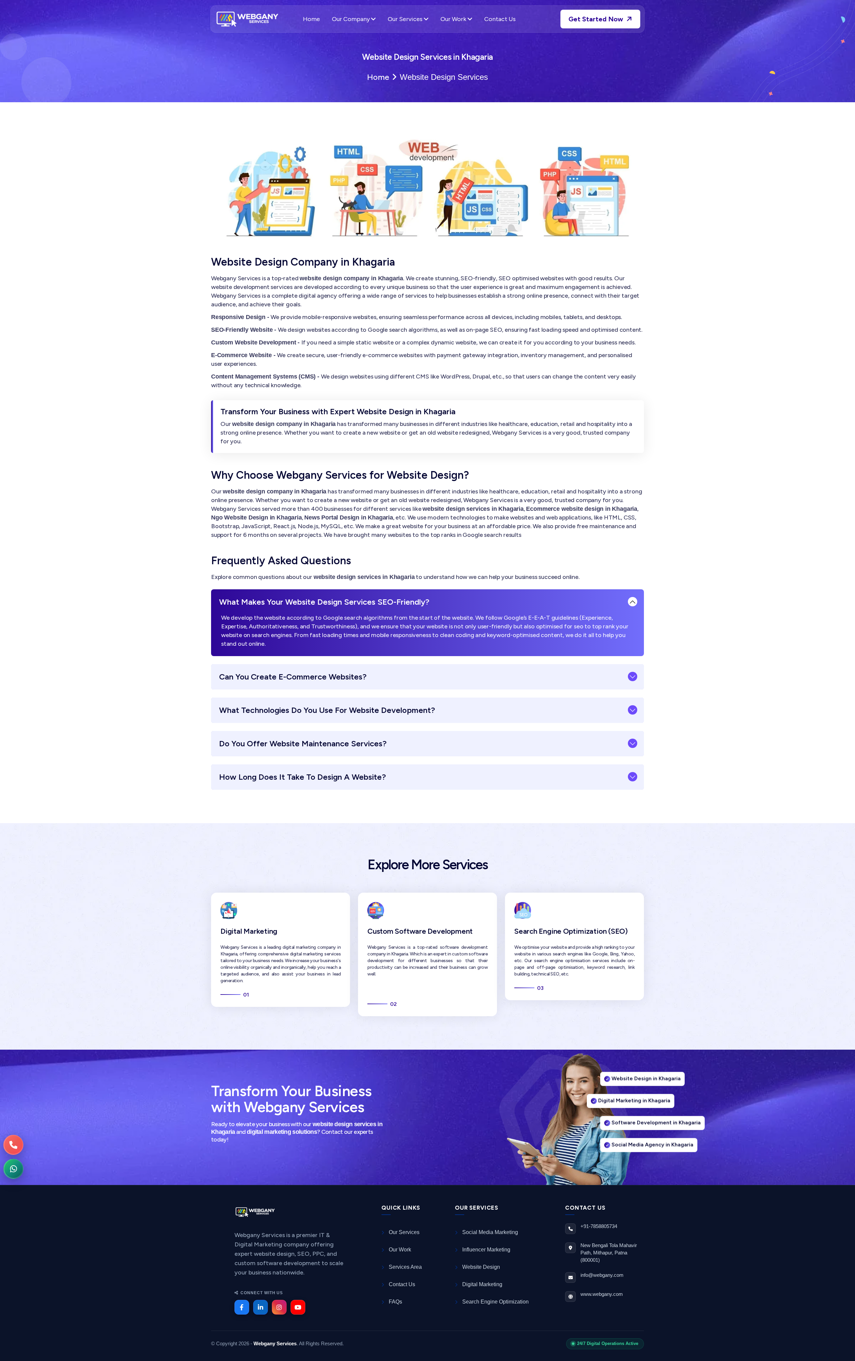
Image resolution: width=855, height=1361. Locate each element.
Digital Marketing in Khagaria (634, 1103)
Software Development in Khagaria (656, 1125)
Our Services (406, 19)
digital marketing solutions (282, 1131)
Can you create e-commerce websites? (293, 677)
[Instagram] (279, 1307)
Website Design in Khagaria (646, 1081)
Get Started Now (596, 19)
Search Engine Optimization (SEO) (571, 931)
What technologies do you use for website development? (327, 710)
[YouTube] (298, 1307)
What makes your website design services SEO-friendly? (324, 602)
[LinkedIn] (260, 1307)
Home (311, 19)
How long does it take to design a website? (302, 777)
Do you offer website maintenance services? (303, 743)
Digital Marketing (248, 931)
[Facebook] (241, 1307)
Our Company (351, 19)
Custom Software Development (420, 931)
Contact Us (500, 19)
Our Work (454, 19)
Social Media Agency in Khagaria (652, 1147)
